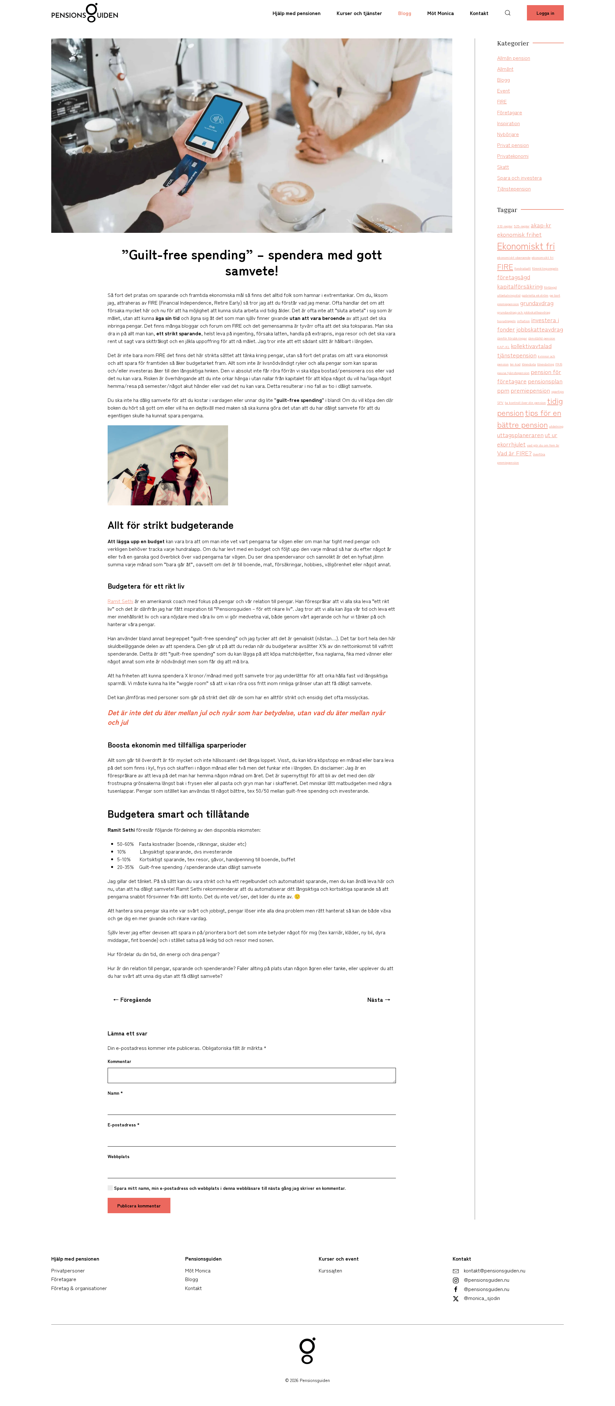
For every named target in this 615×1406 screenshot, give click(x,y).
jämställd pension (541, 338)
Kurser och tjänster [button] (359, 13)
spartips (557, 391)
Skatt (503, 166)
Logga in (545, 13)
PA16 (558, 364)
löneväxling (545, 364)
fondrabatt (522, 268)
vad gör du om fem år (543, 445)
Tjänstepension (514, 188)
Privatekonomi (513, 155)
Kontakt (479, 13)
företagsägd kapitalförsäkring (520, 281)
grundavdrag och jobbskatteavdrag (523, 312)
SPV (500, 402)
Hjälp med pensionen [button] (297, 13)
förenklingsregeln (545, 268)
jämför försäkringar (512, 338)
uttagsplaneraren (520, 434)
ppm (503, 390)
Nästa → (378, 999)
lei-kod (515, 364)
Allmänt (505, 68)
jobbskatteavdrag (539, 328)
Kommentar (119, 1061)
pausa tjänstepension (513, 372)
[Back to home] (85, 13)
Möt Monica (440, 13)
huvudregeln (506, 320)
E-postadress (124, 1124)
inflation (523, 320)
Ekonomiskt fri (526, 245)
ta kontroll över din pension (525, 402)
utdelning (556, 426)
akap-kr (541, 224)
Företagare (509, 112)
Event (503, 90)
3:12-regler (504, 226)
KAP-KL (503, 346)
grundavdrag (537, 302)
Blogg (404, 13)
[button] (507, 13)
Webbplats (118, 1156)
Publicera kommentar (139, 1205)
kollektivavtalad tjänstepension (524, 350)
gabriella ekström (535, 295)
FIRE (502, 101)
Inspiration (508, 123)
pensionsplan (545, 380)
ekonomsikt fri (543, 257)
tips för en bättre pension (529, 418)
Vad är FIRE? (514, 452)
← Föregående (132, 999)
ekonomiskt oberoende (513, 257)
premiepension (530, 390)
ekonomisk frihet (519, 234)
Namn (115, 1093)
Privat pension (513, 145)
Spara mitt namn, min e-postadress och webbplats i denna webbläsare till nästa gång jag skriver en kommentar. (229, 1188)
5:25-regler (521, 226)
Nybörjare (508, 134)
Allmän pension (513, 57)
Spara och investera (519, 177)
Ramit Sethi (120, 601)
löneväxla (529, 364)
